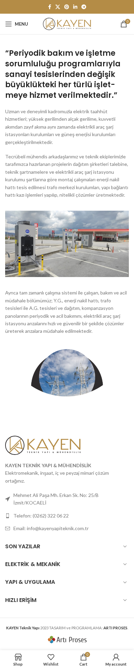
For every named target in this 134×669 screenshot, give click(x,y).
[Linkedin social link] (75, 6)
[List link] (67, 516)
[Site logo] (67, 23)
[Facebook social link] (49, 6)
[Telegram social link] (83, 6)
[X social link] (57, 6)
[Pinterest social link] (66, 6)
